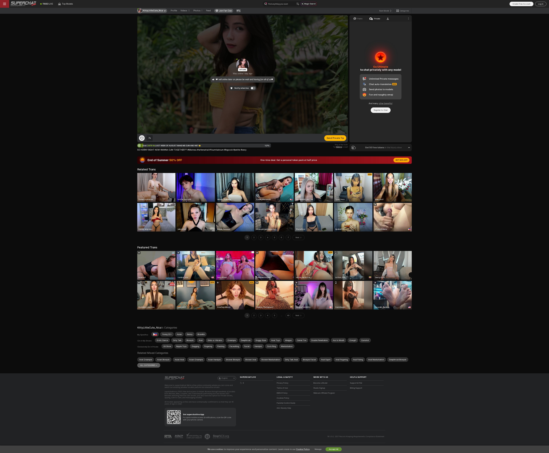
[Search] (298, 4)
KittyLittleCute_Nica (149, 327)
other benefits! (385, 103)
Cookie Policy (303, 449)
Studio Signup (319, 388)
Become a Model (320, 383)
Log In (540, 4)
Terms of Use (282, 388)
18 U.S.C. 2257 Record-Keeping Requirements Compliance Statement (355, 437)
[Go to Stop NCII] (221, 436)
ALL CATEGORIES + (148, 365)
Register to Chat (381, 110)
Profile (174, 10)
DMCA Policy (282, 393)
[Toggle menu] (4, 4)
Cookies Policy (283, 398)
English (225, 378)
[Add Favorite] (142, 138)
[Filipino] (155, 334)
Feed (208, 10)
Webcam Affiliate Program (324, 393)
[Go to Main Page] (23, 4)
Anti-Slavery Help (284, 408)
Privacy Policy (282, 383)
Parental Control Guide (286, 403)
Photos (198, 10)
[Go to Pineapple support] (208, 436)
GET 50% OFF (401, 160)
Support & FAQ (356, 383)
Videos (185, 10)
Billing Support (356, 388)
